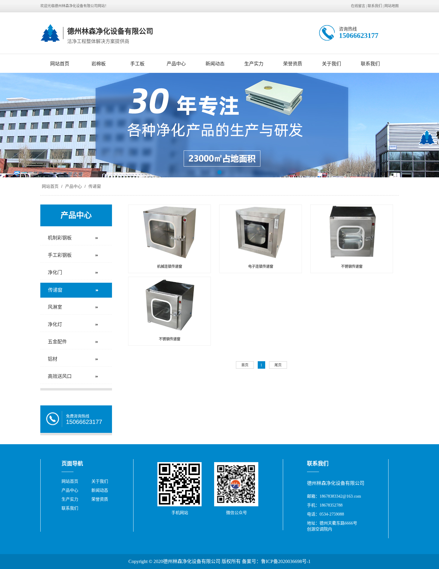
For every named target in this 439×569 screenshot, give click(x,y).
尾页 (278, 365)
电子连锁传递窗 (260, 266)
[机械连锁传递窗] (169, 232)
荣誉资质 (292, 63)
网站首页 (59, 63)
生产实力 (253, 63)
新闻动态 (215, 63)
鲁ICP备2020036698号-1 (286, 561)
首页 (244, 365)
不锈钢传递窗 (352, 266)
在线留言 (358, 6)
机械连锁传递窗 (169, 266)
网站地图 (391, 6)
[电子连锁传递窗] (261, 232)
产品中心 (176, 63)
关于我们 (331, 63)
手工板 (137, 63)
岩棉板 (98, 63)
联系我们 (375, 6)
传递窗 (94, 186)
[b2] (219, 125)
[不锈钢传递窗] (352, 232)
